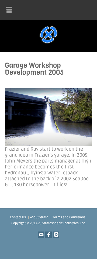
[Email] (41, 235)
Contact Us (18, 217)
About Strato (39, 217)
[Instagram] (56, 235)
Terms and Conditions (69, 217)
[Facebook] (48, 235)
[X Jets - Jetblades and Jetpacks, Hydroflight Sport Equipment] (48, 43)
